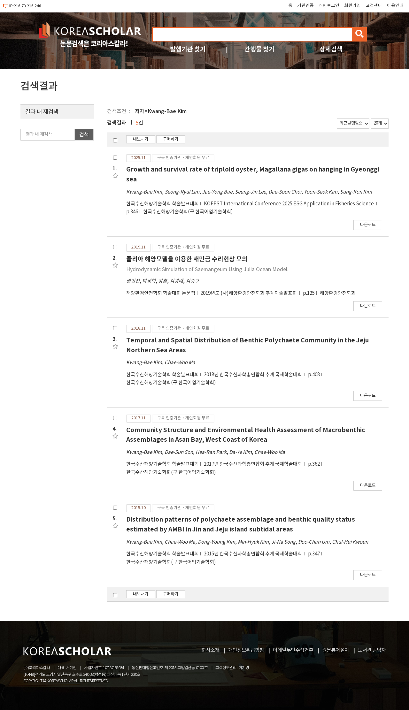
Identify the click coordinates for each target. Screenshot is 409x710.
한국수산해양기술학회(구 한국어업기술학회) (188, 212)
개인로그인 (329, 5)
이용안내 (395, 5)
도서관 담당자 (372, 650)
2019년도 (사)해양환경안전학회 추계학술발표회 (249, 293)
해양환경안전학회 (338, 293)
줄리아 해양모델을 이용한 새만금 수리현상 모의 (187, 259)
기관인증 (305, 5)
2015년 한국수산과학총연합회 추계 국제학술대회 (253, 554)
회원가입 (352, 5)
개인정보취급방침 (246, 650)
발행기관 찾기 (188, 49)
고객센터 (374, 5)
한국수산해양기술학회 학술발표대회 (162, 204)
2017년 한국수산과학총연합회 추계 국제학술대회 (253, 464)
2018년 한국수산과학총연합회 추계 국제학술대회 (253, 375)
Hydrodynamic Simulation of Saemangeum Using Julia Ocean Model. (207, 269)
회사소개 (210, 650)
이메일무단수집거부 (293, 650)
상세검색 (331, 49)
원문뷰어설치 (335, 650)
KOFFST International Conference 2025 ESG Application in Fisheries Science (289, 204)
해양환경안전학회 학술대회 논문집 (160, 293)
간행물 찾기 (259, 49)
